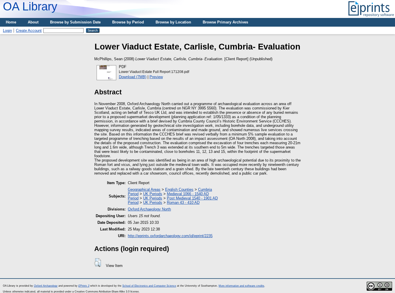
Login (7, 30)
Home (11, 22)
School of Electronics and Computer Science (149, 285)
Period (133, 194)
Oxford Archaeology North (149, 209)
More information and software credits (241, 285)
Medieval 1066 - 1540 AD (188, 194)
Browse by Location (173, 22)
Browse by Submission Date (75, 22)
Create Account (29, 30)
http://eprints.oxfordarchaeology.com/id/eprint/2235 (170, 236)
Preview (156, 77)
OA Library (30, 6)
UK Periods (152, 194)
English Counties (179, 189)
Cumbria (205, 189)
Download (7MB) (132, 77)
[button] (97, 262)
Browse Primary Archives (225, 22)
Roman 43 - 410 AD (183, 202)
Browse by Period (128, 22)
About (33, 22)
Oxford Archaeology (46, 285)
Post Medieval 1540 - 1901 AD (192, 198)
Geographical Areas (144, 189)
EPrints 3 (83, 285)
